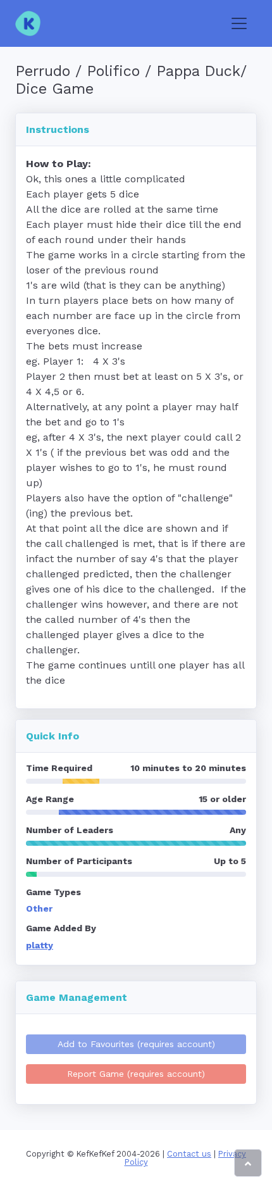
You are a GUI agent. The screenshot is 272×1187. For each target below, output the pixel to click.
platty (39, 945)
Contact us (189, 1154)
